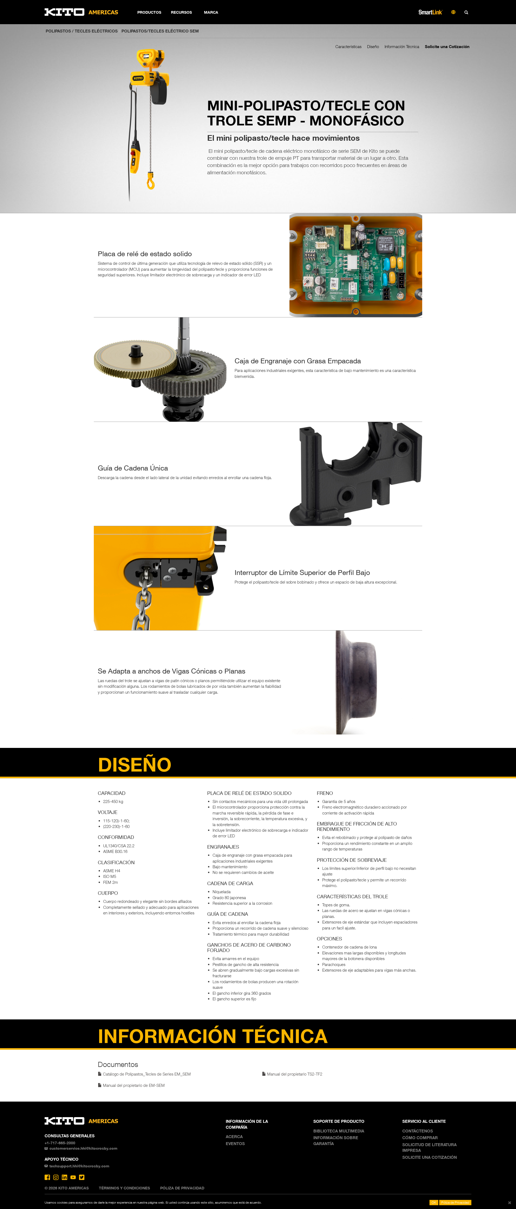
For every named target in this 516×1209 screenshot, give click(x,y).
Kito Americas (82, 12)
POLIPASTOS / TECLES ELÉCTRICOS (82, 30)
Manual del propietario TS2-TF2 (294, 1074)
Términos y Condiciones (124, 1188)
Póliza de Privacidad (182, 1188)
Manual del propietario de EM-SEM (133, 1085)
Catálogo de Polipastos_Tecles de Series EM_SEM (146, 1074)
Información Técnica (402, 46)
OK (434, 1202)
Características (348, 46)
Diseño (373, 46)
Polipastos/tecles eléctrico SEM (160, 30)
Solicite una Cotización (447, 46)
